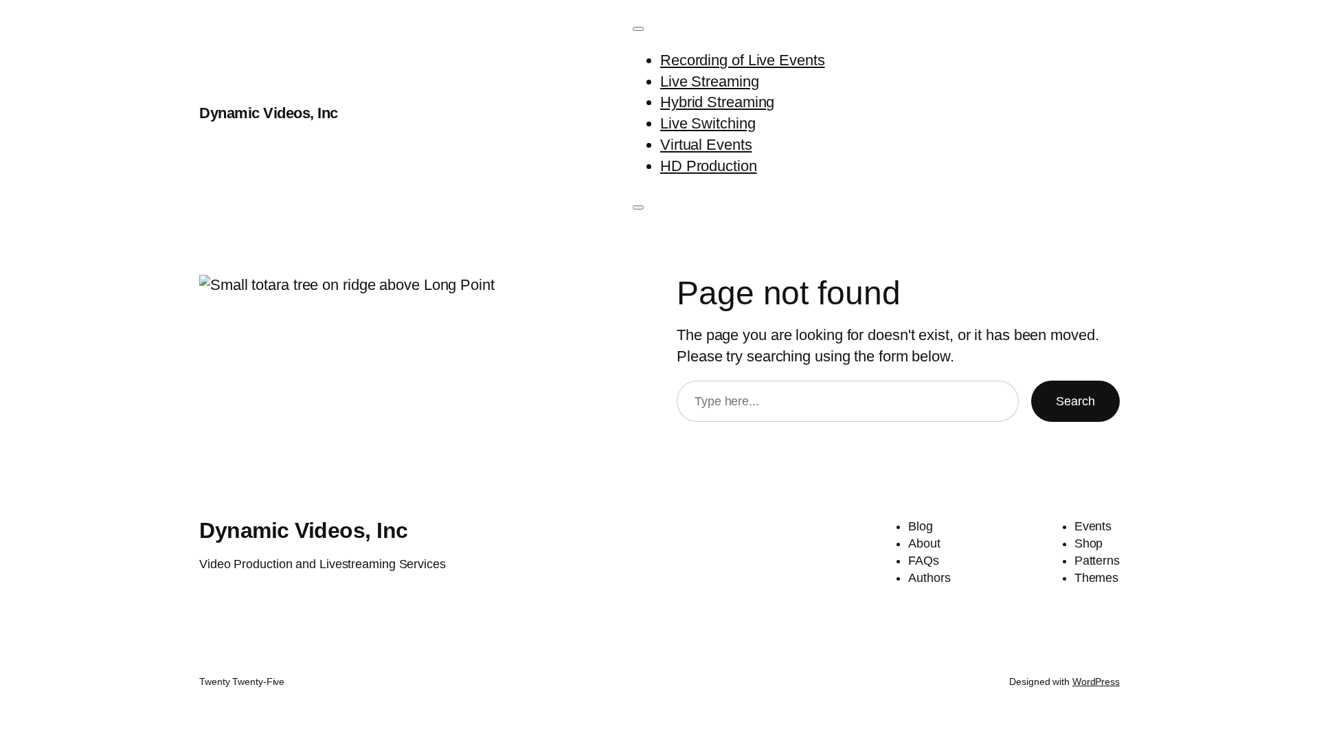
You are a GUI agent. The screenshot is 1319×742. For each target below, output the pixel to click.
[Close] (638, 207)
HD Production (708, 166)
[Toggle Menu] (638, 29)
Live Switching (708, 123)
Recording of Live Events (742, 60)
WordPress (1096, 681)
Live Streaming (709, 81)
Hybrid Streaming (717, 102)
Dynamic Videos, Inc (268, 113)
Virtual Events (706, 144)
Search (1075, 401)
